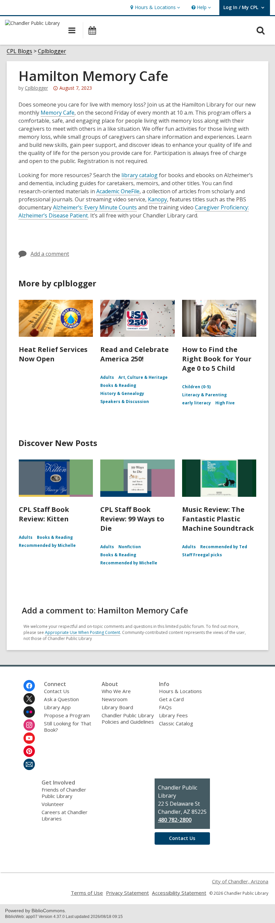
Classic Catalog (176, 723)
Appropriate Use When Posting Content (82, 632)
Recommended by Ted (223, 547)
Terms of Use (87, 892)
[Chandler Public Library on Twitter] (29, 699)
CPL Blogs (19, 51)
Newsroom (114, 699)
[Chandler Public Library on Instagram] (29, 725)
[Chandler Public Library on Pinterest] (29, 751)
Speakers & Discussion (124, 401)
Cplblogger (52, 51)
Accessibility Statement (179, 892)
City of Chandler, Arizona (240, 881)
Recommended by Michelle (47, 545)
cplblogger (36, 88)
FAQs (165, 707)
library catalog (139, 175)
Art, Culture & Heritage (143, 377)
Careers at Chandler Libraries (65, 815)
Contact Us (56, 691)
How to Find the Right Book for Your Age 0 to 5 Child (217, 359)
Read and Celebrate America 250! (134, 354)
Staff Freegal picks (202, 555)
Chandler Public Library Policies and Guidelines (128, 718)
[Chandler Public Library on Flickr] (29, 712)
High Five (225, 403)
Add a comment (50, 253)
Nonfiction (129, 547)
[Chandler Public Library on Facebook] (29, 685)
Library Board (117, 707)
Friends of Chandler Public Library (64, 792)
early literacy (196, 403)
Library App (57, 707)
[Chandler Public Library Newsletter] (29, 764)
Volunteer (53, 804)
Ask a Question (61, 699)
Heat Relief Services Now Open (53, 354)
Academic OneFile (118, 191)
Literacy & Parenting (204, 395)
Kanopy (157, 199)
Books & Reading (118, 385)
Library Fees (173, 715)
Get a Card (171, 699)
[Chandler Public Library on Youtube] (29, 738)
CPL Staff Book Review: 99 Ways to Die (132, 519)
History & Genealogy (122, 393)
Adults (107, 377)
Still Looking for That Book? (67, 726)
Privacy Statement (127, 892)
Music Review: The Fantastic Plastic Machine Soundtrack (218, 519)
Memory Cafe (57, 112)
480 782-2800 (174, 820)
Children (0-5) (196, 387)
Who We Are (116, 691)
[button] (154, 7)
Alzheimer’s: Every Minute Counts (95, 207)
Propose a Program (67, 715)
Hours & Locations (180, 691)
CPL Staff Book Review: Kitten (44, 514)
